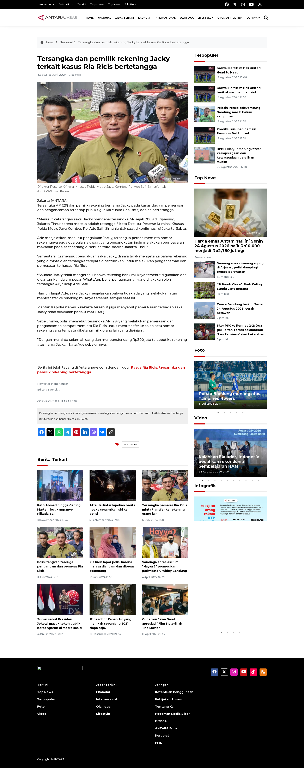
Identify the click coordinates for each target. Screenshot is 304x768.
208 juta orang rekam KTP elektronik (226, 616)
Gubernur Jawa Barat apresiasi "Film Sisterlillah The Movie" (162, 623)
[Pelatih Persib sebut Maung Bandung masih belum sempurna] (204, 114)
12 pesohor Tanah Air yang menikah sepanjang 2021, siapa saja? (110, 623)
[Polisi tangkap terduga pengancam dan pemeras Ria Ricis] (60, 542)
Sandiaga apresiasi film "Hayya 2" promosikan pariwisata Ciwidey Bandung (164, 566)
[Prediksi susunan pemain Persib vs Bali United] (204, 135)
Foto (199, 350)
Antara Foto (66, 4)
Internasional (165, 17)
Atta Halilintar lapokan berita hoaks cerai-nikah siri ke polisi (112, 509)
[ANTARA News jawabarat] (58, 17)
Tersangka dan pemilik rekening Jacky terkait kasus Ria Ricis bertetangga (133, 42)
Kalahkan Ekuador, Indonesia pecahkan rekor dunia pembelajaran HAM (229, 461)
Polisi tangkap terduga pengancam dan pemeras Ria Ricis (60, 566)
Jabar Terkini (124, 17)
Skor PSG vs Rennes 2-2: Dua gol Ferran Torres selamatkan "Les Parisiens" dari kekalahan (240, 330)
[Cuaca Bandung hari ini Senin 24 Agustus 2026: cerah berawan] (204, 310)
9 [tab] (252, 480)
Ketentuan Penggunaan (174, 692)
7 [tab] (240, 480)
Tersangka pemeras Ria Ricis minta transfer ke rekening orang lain (164, 509)
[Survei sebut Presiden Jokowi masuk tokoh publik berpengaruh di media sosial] (60, 599)
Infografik (205, 485)
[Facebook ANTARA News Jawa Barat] (227, 4)
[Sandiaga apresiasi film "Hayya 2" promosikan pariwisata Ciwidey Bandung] (165, 542)
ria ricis (130, 444)
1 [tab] (218, 412)
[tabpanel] (230, 385)
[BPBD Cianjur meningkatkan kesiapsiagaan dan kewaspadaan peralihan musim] (204, 155)
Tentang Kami (166, 706)
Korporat (162, 735)
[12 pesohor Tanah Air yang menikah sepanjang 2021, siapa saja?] (113, 599)
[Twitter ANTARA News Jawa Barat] (235, 4)
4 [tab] (237, 412)
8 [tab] (246, 480)
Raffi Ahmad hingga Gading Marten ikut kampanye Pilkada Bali (58, 509)
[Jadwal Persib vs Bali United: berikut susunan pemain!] (204, 94)
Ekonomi (144, 17)
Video (200, 417)
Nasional (104, 17)
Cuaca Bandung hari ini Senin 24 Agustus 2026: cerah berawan (240, 308)
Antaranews (46, 4)
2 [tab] (224, 412)
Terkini (81, 4)
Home (90, 17)
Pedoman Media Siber (172, 714)
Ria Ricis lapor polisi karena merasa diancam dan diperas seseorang (112, 566)
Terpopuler (97, 4)
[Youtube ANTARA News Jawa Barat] (251, 4)
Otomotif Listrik (229, 17)
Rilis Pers (130, 4)
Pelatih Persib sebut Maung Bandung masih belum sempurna (238, 112)
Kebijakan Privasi (168, 699)
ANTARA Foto (166, 728)
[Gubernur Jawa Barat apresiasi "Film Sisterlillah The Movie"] (165, 599)
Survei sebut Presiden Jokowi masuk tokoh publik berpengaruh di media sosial (59, 623)
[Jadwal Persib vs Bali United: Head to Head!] (204, 74)
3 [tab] (231, 412)
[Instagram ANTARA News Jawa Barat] (243, 4)
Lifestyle (204, 17)
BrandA (161, 721)
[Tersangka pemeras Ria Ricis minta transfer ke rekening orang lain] (165, 485)
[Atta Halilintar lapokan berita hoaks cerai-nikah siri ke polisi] (113, 485)
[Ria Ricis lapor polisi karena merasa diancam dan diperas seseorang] (113, 542)
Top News (114, 4)
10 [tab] (258, 480)
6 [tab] (234, 480)
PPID (159, 743)
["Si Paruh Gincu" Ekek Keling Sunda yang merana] (204, 290)
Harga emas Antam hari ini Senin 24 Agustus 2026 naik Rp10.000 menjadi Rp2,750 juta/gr (228, 246)
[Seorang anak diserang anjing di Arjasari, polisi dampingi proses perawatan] (204, 269)
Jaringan (162, 685)
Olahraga (187, 17)
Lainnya (252, 17)
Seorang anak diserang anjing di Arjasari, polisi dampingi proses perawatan (240, 267)
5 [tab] (243, 412)
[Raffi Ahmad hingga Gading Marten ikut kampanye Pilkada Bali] (60, 485)
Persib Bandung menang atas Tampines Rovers (229, 396)
